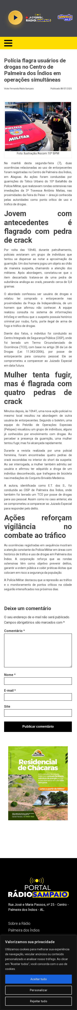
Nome (10, 675)
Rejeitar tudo (38, 1001)
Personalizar (38, 990)
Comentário (14, 631)
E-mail (10, 690)
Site (7, 706)
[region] (38, 972)
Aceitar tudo (38, 979)
